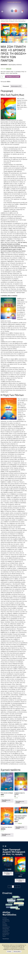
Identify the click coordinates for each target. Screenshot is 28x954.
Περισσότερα (6, 938)
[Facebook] (12, 11)
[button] (2, 11)
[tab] (6, 86)
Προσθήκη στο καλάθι (12, 76)
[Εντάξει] (26, 948)
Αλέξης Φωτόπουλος (14, 2)
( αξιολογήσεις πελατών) (14, 64)
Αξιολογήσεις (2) (16, 86)
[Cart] (22, 12)
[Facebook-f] (3, 846)
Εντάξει (9, 951)
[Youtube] (16, 11)
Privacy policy (17, 951)
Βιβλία (10, 20)
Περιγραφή (6, 86)
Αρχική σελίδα (4, 20)
